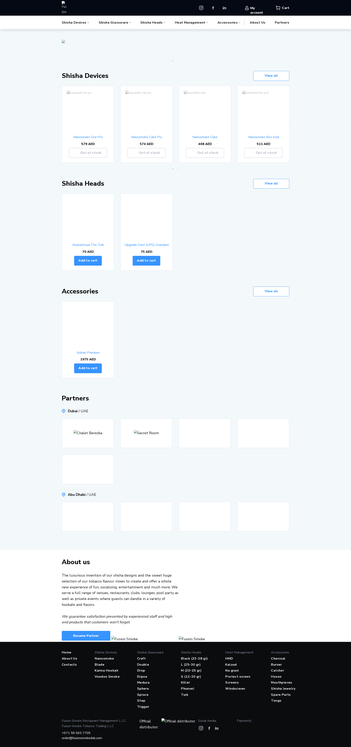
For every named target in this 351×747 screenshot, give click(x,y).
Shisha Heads (151, 22)
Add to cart (87, 260)
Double (143, 664)
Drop (141, 670)
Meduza (143, 682)
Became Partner (86, 636)
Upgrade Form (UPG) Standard (147, 245)
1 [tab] (173, 60)
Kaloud (231, 664)
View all (271, 75)
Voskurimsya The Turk (88, 245)
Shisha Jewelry (283, 688)
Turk (184, 694)
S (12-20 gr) (191, 676)
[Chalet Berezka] (88, 433)
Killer (185, 682)
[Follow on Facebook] (213, 8)
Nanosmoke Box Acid (263, 137)
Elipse (142, 676)
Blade (99, 664)
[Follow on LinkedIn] (224, 7)
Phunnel (187, 688)
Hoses (276, 676)
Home (67, 652)
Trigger (143, 706)
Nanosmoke (104, 658)
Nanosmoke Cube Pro (146, 137)
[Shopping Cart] (278, 8)
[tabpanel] (175, 41)
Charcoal (278, 658)
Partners (282, 22)
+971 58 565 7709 (76, 733)
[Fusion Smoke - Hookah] (64, 8)
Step (141, 700)
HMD (229, 658)
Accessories (228, 22)
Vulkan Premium (88, 353)
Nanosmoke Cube (205, 137)
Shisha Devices (74, 22)
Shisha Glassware (113, 22)
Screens (232, 682)
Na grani (232, 670)
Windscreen (235, 688)
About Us (257, 22)
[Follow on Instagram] (201, 8)
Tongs (276, 700)
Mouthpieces (281, 682)
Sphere (143, 688)
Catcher (277, 670)
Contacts (69, 664)
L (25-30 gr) (191, 664)
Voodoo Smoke (107, 676)
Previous (56, 125)
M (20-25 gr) (191, 670)
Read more (104, 152)
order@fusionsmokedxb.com (82, 738)
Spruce (142, 694)
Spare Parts (281, 694)
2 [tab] (178, 60)
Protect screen (237, 676)
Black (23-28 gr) (194, 658)
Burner (276, 664)
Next (295, 125)
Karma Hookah (106, 670)
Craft (141, 658)
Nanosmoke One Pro (88, 137)
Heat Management (190, 22)
